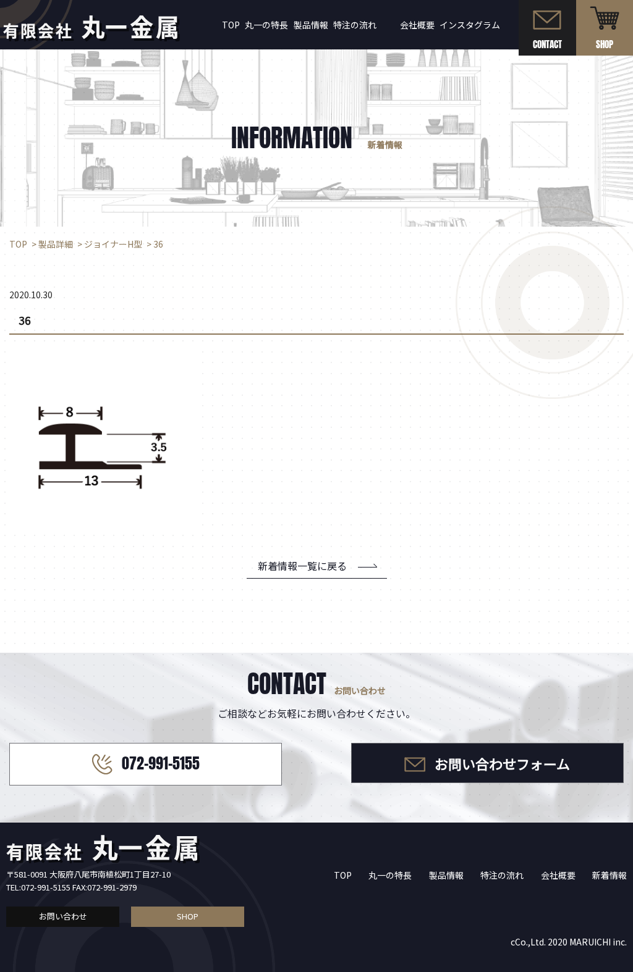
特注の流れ (354, 25)
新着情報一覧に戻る (302, 565)
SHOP (187, 916)
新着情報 (609, 875)
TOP (231, 25)
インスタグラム (470, 25)
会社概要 (417, 25)
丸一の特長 (266, 25)
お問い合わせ (63, 916)
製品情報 (311, 25)
